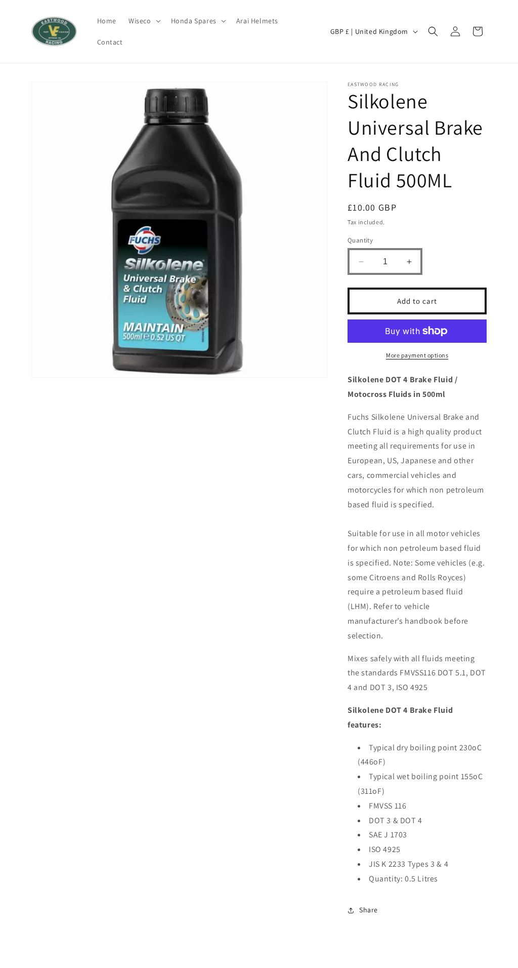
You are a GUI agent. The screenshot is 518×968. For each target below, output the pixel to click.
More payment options (417, 355)
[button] (143, 20)
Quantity (360, 240)
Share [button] (368, 909)
